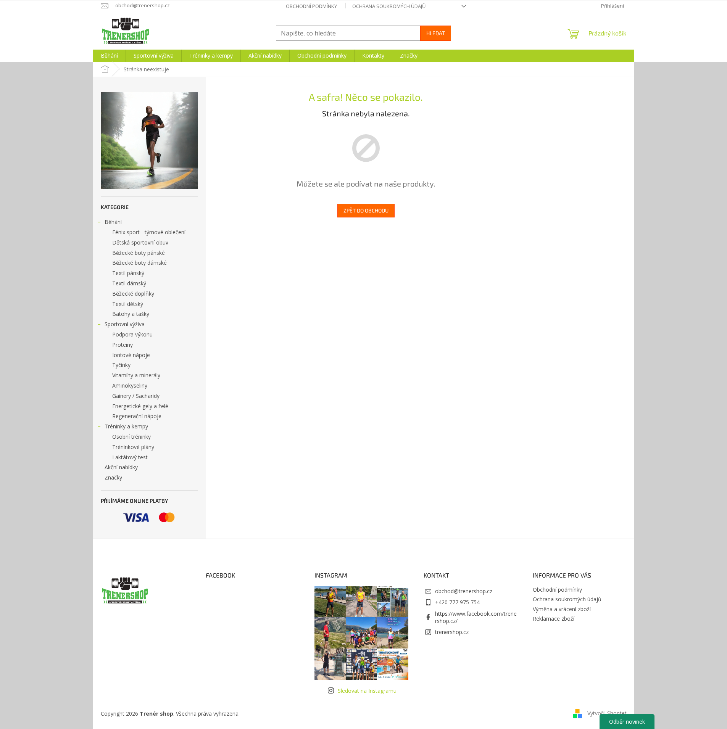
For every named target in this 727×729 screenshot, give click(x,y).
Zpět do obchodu (365, 210)
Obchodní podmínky (311, 6)
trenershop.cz (452, 632)
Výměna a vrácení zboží (562, 609)
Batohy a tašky (130, 313)
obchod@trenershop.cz (463, 591)
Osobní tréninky (131, 436)
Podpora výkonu (132, 334)
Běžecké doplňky (133, 293)
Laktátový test (130, 457)
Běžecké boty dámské (139, 262)
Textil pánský (128, 273)
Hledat (435, 33)
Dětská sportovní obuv (140, 242)
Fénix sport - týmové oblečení (148, 232)
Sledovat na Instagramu (367, 690)
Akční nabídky (121, 467)
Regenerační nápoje (136, 416)
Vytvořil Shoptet (607, 712)
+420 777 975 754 (457, 602)
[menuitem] (109, 56)
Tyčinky (121, 365)
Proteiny (122, 344)
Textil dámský (129, 283)
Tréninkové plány (133, 447)
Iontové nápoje (131, 355)
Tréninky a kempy (126, 426)
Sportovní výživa (125, 324)
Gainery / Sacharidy (136, 395)
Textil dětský (127, 303)
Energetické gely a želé (140, 406)
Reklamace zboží (553, 618)
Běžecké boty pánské (138, 252)
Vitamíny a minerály (136, 375)
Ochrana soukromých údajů (389, 6)
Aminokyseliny (129, 385)
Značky (113, 477)
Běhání (113, 221)
